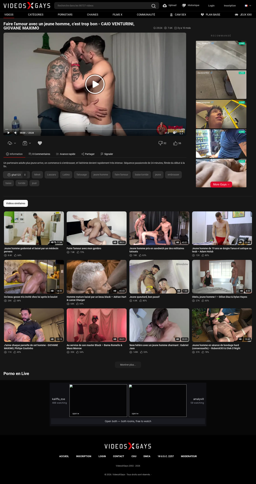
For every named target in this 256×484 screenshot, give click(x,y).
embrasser (173, 174)
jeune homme (101, 174)
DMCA (146, 456)
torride (21, 183)
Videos (8, 14)
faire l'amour (121, 174)
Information (16, 154)
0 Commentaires (41, 154)
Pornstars (65, 14)
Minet (37, 174)
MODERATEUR (189, 456)
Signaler (108, 154)
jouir (34, 183)
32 (165, 143)
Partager (90, 154)
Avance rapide (67, 154)
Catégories (35, 14)
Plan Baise (213, 14)
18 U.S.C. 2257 (166, 456)
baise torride (141, 174)
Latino (66, 174)
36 (179, 143)
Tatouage (81, 174)
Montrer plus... (128, 364)
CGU (133, 456)
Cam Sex (180, 14)
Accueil (64, 456)
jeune (158, 174)
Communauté (146, 14)
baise (8, 183)
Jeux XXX (246, 14)
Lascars (51, 174)
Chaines (92, 14)
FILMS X (117, 14)
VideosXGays (119, 474)
